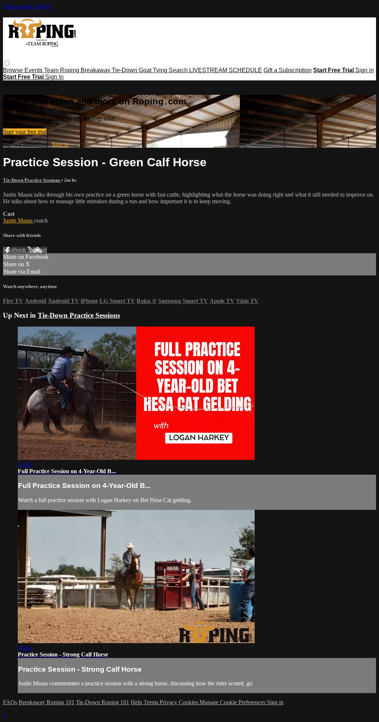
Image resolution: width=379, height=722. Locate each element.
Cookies (189, 702)
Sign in (364, 70)
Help (137, 702)
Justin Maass (18, 220)
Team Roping (62, 70)
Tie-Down (125, 70)
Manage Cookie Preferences (233, 702)
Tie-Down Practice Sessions (32, 180)
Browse (13, 70)
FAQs (10, 702)
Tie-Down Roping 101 (102, 702)
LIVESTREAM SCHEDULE (225, 70)
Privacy (169, 702)
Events (34, 70)
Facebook (15, 250)
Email (40, 250)
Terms (152, 702)
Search (179, 70)
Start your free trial (25, 131)
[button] (6, 63)
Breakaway (96, 70)
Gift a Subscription (288, 70)
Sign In (54, 77)
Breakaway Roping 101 (46, 702)
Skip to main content (27, 6)
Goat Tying (154, 70)
